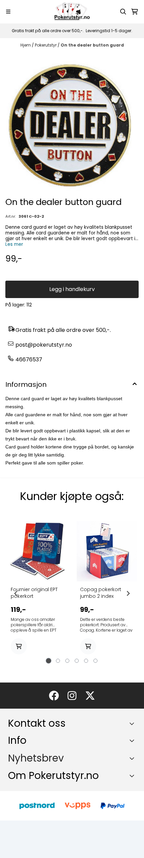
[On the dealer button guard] (72, 124)
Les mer (14, 244)
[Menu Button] (8, 11)
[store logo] (72, 12)
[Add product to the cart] (19, 646)
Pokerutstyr (46, 45)
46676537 (28, 359)
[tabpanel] (37, 593)
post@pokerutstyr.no (43, 345)
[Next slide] (128, 593)
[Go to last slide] (16, 593)
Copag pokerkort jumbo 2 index (100, 592)
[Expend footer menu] (133, 740)
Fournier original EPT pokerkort (34, 592)
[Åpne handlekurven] (135, 11)
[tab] (49, 661)
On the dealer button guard (92, 45)
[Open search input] (123, 12)
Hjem (26, 45)
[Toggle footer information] (133, 723)
